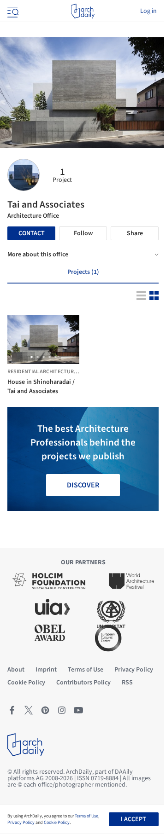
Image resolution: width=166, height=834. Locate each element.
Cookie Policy (57, 822)
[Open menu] (12, 11)
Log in (148, 11)
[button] (31, 357)
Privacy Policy (21, 822)
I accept (133, 819)
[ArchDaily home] (83, 11)
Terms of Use (86, 816)
